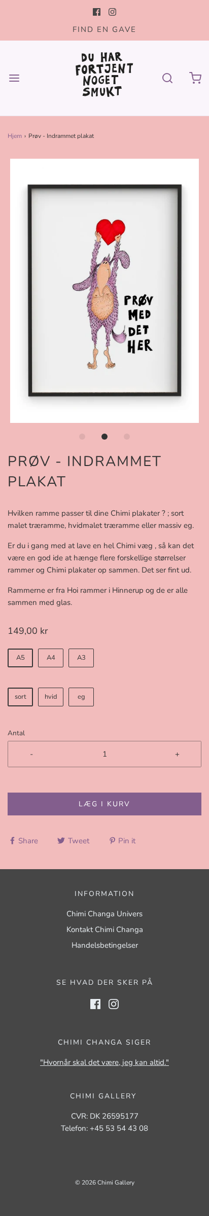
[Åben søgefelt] (167, 78)
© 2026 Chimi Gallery (104, 1182)
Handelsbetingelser (105, 945)
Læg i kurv (104, 804)
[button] (104, 291)
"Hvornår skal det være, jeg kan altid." (104, 1062)
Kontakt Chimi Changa (104, 929)
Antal (16, 733)
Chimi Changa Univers (104, 914)
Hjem (15, 136)
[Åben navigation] (14, 78)
